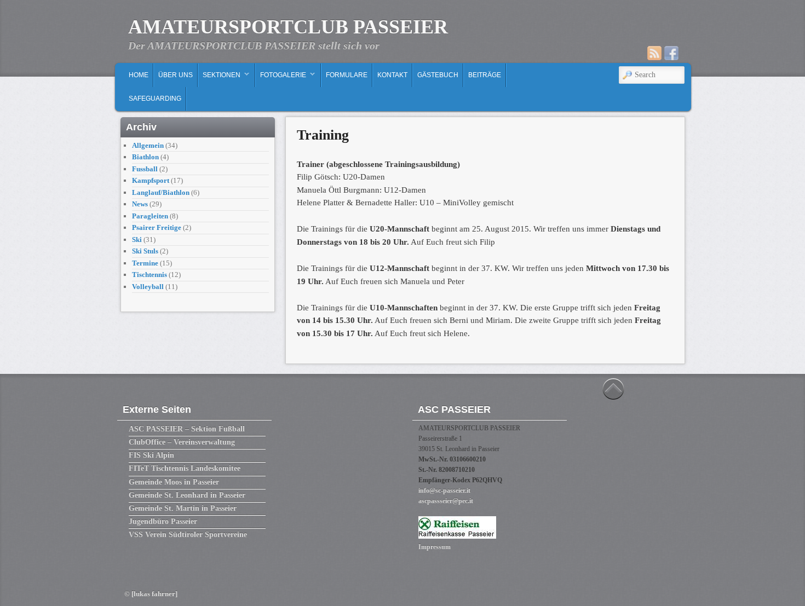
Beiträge (484, 75)
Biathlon (145, 157)
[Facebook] (671, 53)
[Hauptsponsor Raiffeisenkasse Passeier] (457, 536)
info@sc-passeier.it (444, 490)
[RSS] (654, 53)
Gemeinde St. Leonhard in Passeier (187, 495)
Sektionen (219, 77)
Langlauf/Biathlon (160, 192)
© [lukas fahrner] (150, 594)
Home (138, 75)
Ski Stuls (145, 251)
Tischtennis (149, 274)
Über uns (175, 75)
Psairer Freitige (156, 227)
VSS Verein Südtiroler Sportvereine (188, 534)
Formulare (346, 75)
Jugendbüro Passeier (163, 521)
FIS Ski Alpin (151, 455)
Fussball (145, 169)
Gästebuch (437, 75)
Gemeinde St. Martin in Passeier (183, 508)
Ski (137, 239)
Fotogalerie (281, 77)
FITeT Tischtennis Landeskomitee (184, 468)
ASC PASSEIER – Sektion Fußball (187, 429)
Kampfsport (150, 180)
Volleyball (148, 286)
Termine (145, 263)
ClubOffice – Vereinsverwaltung (182, 442)
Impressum (434, 547)
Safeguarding (155, 98)
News (140, 204)
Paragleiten (150, 216)
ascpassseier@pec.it (445, 501)
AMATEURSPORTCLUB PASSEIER (288, 27)
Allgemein (148, 145)
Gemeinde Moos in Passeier (174, 482)
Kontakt (392, 75)
